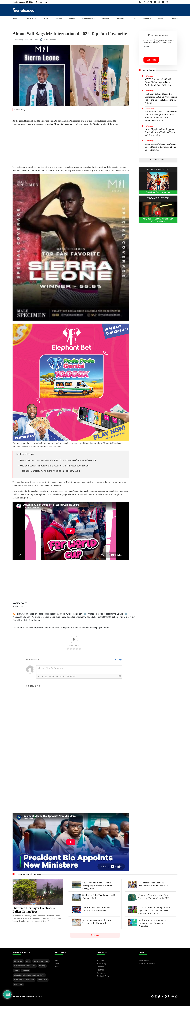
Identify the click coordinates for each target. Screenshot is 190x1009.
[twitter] (151, 2)
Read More (95, 935)
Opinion (174, 18)
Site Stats (100, 970)
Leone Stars (42, 980)
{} (71, 676)
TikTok (99, 614)
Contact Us (101, 973)
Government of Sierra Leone (24, 966)
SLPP (16, 970)
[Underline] (46, 676)
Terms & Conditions (147, 964)
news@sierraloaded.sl (84, 617)
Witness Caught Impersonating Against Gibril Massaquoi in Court (55, 465)
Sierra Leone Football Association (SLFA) (29, 975)
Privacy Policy (145, 960)
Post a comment (49, 39)
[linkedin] (159, 2)
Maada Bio (18, 961)
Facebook (42, 614)
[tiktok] (148, 2)
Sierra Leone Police (41, 961)
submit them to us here (108, 617)
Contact (39, 2)
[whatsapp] (167, 2)
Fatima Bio (18, 984)
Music (46, 18)
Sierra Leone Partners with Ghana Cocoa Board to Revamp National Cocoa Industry (160, 147)
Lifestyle (105, 18)
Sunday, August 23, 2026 (23, 2)
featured (25, 970)
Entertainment (88, 18)
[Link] (68, 676)
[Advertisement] (130, 10)
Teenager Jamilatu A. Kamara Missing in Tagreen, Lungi (50, 470)
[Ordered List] (53, 676)
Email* (146, 47)
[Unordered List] (57, 676)
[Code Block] (64, 676)
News (15, 18)
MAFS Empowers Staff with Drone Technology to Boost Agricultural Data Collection (158, 82)
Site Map (100, 967)
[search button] (46, 2)
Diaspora (147, 18)
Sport (133, 18)
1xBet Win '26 (30, 18)
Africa (160, 18)
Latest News (148, 70)
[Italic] (42, 676)
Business (120, 18)
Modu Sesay (19, 109)
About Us (101, 960)
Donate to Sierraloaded (29, 620)
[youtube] (163, 2)
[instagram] (144, 2)
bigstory (42, 966)
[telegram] (155, 2)
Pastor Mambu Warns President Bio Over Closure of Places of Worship (58, 460)
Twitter (68, 614)
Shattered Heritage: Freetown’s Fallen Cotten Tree (34, 909)
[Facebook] (140, 2)
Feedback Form (103, 976)
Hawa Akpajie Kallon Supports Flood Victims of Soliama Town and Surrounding (160, 132)
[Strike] (50, 676)
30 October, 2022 (21, 40)
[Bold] (39, 676)
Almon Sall (18, 606)
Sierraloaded (28, 614)
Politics (72, 18)
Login (119, 659)
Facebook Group (56, 614)
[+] (74, 676)
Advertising (101, 964)
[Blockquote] (60, 676)
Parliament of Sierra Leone (24, 980)
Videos (59, 18)
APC (28, 961)
